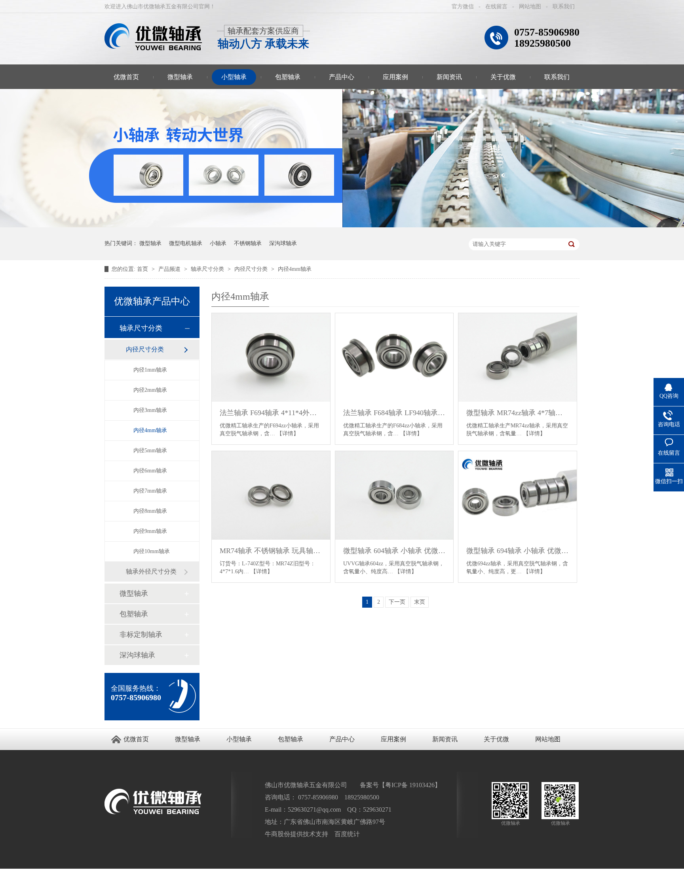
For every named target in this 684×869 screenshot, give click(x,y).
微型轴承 (180, 77)
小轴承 (218, 243)
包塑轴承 (287, 77)
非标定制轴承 (141, 635)
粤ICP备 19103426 (410, 785)
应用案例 (395, 77)
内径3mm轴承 (150, 410)
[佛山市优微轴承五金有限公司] (153, 37)
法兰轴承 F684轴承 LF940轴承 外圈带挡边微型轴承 (394, 413)
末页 (419, 602)
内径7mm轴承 (150, 491)
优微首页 (126, 77)
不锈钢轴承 (248, 243)
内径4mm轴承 (295, 269)
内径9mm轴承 (150, 531)
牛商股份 (277, 834)
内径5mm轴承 (150, 450)
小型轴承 (234, 77)
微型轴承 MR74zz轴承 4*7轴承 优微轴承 (517, 413)
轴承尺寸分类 (208, 269)
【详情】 (288, 433)
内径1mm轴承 (150, 370)
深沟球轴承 (283, 243)
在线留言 (496, 6)
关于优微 (503, 77)
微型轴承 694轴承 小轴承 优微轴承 (517, 551)
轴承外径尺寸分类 (151, 571)
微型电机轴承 (185, 243)
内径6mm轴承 (150, 471)
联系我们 (564, 6)
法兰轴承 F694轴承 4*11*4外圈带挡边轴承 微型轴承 (271, 413)
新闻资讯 (449, 77)
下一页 (397, 602)
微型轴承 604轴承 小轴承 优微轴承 (394, 551)
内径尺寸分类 (251, 269)
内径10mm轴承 (151, 551)
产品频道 (170, 269)
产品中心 (341, 77)
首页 (143, 269)
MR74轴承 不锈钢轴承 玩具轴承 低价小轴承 (271, 551)
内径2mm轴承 (150, 390)
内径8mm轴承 (150, 511)
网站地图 (530, 6)
